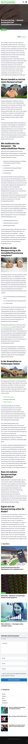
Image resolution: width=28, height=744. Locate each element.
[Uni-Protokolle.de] (8, 1)
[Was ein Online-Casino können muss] (4, 722)
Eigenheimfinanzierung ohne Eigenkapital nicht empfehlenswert (12, 568)
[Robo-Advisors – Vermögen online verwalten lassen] (14, 612)
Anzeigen (23, 36)
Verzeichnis (5, 703)
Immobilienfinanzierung (6, 327)
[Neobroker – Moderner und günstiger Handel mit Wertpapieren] (14, 584)
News (3, 698)
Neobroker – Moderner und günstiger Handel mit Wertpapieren (13, 596)
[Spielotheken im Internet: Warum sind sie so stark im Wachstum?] (4, 731)
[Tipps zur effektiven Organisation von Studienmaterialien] (4, 713)
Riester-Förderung (7, 402)
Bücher (3, 694)
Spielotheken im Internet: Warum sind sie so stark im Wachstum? (17, 725)
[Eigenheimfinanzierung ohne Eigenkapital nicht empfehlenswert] (14, 556)
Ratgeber (4, 700)
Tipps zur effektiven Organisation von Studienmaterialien (17, 708)
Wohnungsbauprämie (8, 397)
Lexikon (3, 29)
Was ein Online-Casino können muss (18, 716)
